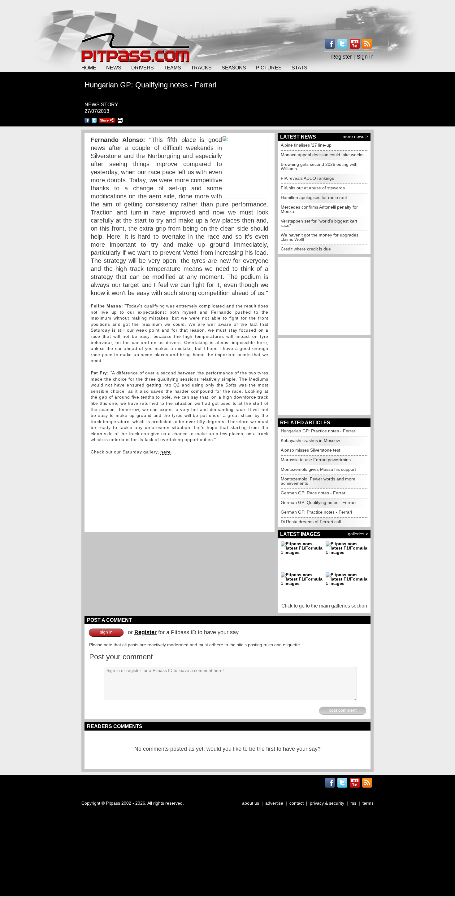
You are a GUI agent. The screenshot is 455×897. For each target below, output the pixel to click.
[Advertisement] (227, 15)
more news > (355, 136)
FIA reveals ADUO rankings (307, 178)
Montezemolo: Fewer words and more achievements (318, 481)
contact (296, 803)
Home (88, 67)
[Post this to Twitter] (94, 120)
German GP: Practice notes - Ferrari (316, 512)
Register (341, 57)
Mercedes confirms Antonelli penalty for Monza (319, 209)
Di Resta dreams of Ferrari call (311, 521)
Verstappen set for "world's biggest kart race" (319, 223)
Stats (299, 67)
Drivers (142, 67)
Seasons (234, 67)
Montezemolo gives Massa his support (318, 469)
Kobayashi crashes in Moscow (310, 440)
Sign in (365, 57)
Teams (172, 67)
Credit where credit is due (306, 248)
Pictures (269, 67)
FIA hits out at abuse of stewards (313, 187)
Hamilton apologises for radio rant (314, 197)
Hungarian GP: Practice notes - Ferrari (318, 430)
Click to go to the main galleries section (324, 605)
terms (368, 803)
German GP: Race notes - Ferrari (313, 492)
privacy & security (327, 803)
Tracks (201, 67)
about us (250, 803)
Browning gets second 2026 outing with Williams (319, 166)
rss (353, 803)
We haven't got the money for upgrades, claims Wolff (320, 237)
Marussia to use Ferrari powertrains (316, 459)
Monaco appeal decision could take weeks (322, 154)
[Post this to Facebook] (86, 120)
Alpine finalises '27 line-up (306, 145)
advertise (274, 803)
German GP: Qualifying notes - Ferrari (318, 502)
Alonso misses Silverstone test (310, 450)
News (113, 67)
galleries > (358, 533)
